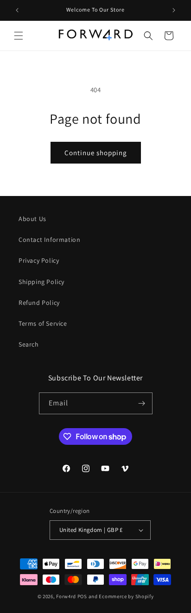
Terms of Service (43, 323)
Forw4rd (66, 596)
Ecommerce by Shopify (126, 596)
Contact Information (49, 239)
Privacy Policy (39, 260)
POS (82, 596)
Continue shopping (95, 152)
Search (29, 344)
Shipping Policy (41, 282)
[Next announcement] (174, 10)
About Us (32, 219)
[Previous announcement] (17, 10)
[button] (18, 35)
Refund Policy (39, 302)
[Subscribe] (142, 403)
